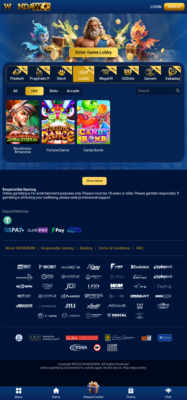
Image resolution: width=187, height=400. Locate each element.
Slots (53, 91)
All (15, 91)
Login (155, 7)
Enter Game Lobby (93, 52)
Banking (86, 248)
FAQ (139, 248)
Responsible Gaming (57, 248)
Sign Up (174, 7)
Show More (94, 181)
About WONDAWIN (20, 248)
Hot (34, 91)
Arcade (73, 91)
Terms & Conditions (114, 248)
